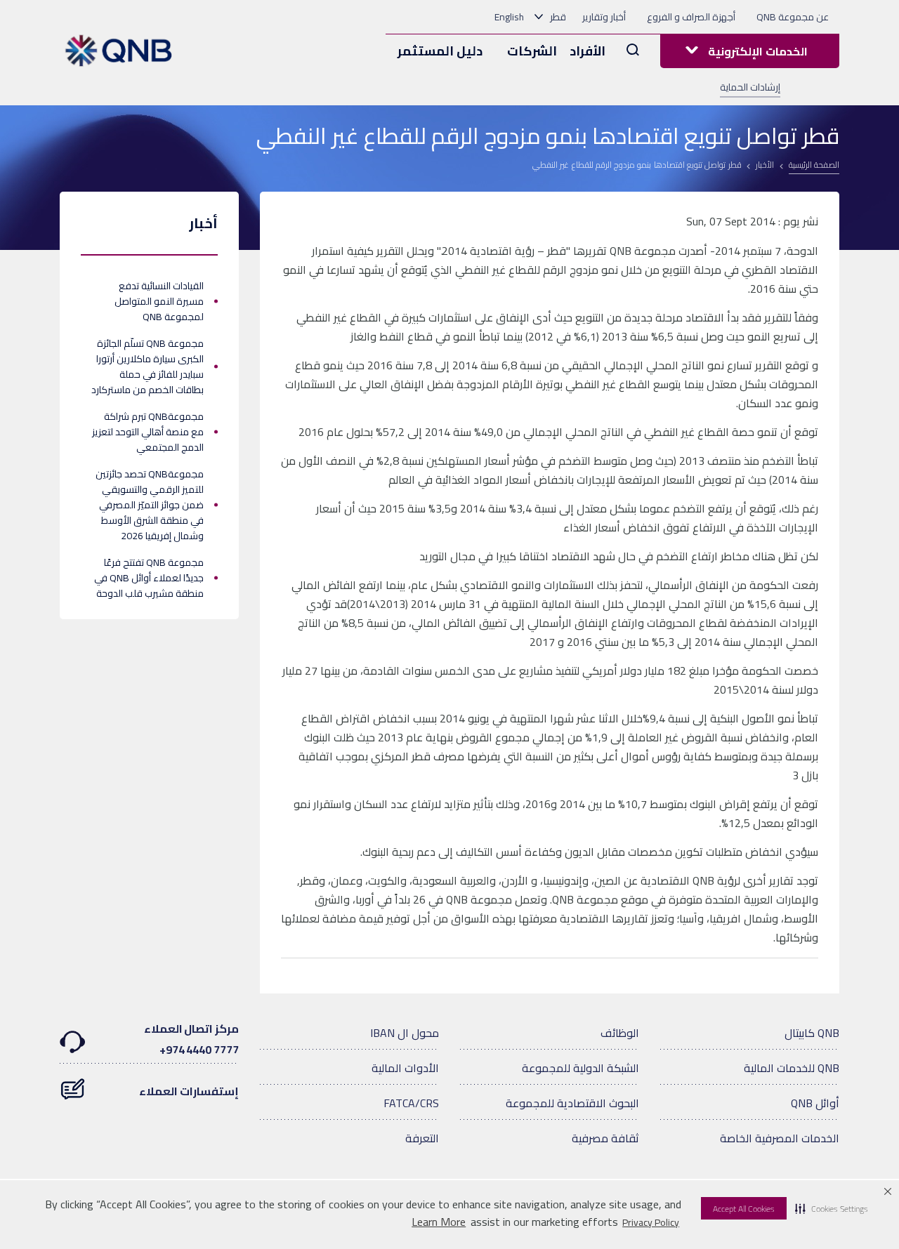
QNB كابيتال (812, 1032)
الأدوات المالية (405, 1067)
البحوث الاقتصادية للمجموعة (572, 1102)
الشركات (532, 50)
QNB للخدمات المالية (791, 1067)
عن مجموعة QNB (792, 17)
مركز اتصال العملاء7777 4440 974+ (191, 1039)
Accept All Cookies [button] (744, 1209)
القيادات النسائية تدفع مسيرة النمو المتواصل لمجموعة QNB (159, 301)
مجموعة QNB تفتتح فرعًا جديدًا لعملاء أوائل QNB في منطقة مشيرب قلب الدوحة (149, 577)
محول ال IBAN (404, 1032)
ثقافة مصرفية (605, 1138)
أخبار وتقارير (604, 17)
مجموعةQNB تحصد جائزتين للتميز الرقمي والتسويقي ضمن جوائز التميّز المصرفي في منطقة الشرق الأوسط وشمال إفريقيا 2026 (150, 505)
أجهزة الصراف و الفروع (691, 17)
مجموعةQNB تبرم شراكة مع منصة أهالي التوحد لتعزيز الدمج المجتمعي (148, 431)
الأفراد (587, 50)
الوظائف (620, 1032)
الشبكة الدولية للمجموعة (580, 1067)
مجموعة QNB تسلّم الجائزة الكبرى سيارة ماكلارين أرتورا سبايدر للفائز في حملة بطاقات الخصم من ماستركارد (147, 366)
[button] (831, 1208)
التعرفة (422, 1138)
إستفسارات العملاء (189, 1091)
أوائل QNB (815, 1102)
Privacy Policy (650, 1222)
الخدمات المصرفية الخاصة (779, 1138)
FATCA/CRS (411, 1102)
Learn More (439, 1221)
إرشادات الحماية (750, 87)
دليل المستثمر (440, 50)
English (509, 17)
